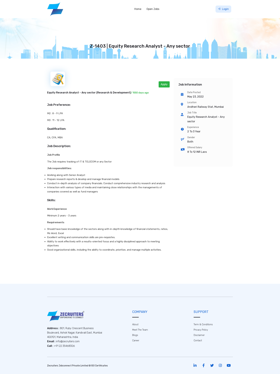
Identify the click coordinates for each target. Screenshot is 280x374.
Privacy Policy (201, 329)
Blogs (135, 335)
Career (135, 340)
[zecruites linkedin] (195, 365)
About (135, 324)
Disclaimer (199, 335)
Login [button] (225, 9)
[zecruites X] (212, 365)
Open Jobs (152, 9)
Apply (164, 84)
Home (137, 9)
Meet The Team (140, 329)
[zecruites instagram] (220, 365)
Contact (198, 340)
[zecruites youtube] (228, 365)
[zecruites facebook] (203, 365)
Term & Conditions (203, 324)
